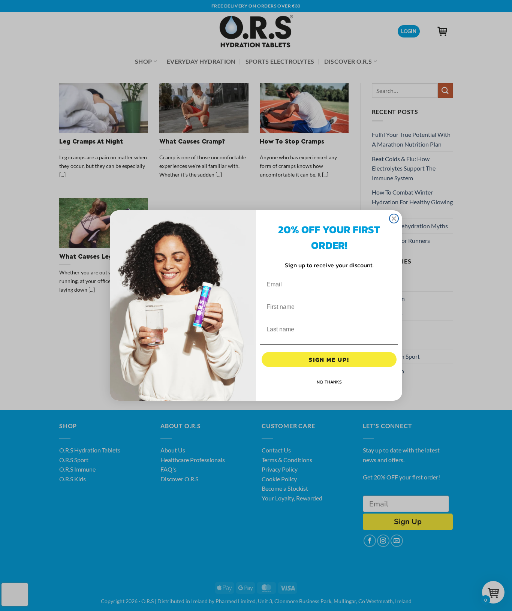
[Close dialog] (393, 218)
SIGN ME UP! (329, 359)
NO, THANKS (329, 382)
